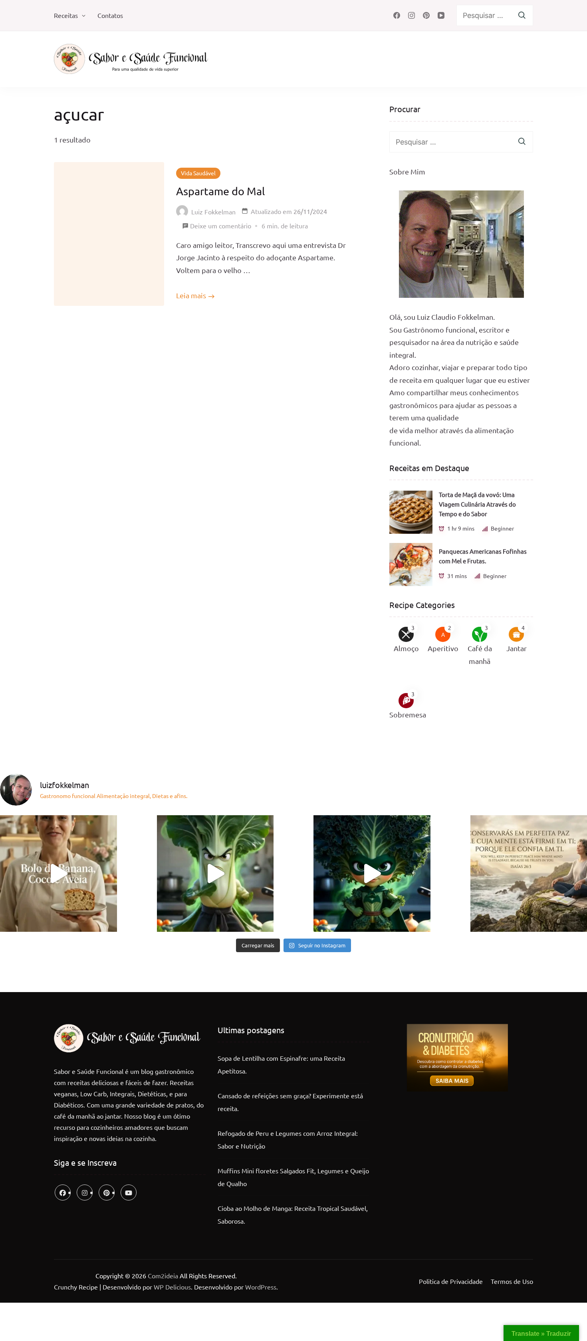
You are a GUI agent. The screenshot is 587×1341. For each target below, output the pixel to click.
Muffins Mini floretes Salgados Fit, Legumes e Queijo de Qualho (293, 1177)
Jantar (516, 648)
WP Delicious (172, 1287)
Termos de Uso (512, 1281)
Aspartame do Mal (220, 191)
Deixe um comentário (220, 226)
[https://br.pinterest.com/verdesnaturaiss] (107, 1192)
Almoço (406, 648)
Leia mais (191, 295)
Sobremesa (407, 714)
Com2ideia (162, 1276)
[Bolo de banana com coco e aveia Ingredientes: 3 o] (58, 873)
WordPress (260, 1287)
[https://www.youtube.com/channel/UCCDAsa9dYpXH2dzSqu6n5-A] (129, 1192)
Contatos (110, 15)
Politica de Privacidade (451, 1281)
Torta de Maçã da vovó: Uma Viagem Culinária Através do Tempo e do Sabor (477, 504)
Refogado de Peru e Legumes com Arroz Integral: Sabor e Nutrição (288, 1139)
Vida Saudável (198, 172)
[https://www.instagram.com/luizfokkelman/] (85, 1192)
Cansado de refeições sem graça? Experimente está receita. (290, 1101)
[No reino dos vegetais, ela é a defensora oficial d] (371, 873)
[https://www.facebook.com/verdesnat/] (63, 1192)
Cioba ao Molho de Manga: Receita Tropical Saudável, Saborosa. (293, 1214)
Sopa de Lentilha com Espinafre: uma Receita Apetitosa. (281, 1064)
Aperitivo (443, 648)
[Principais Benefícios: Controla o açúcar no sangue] (215, 873)
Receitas (66, 15)
